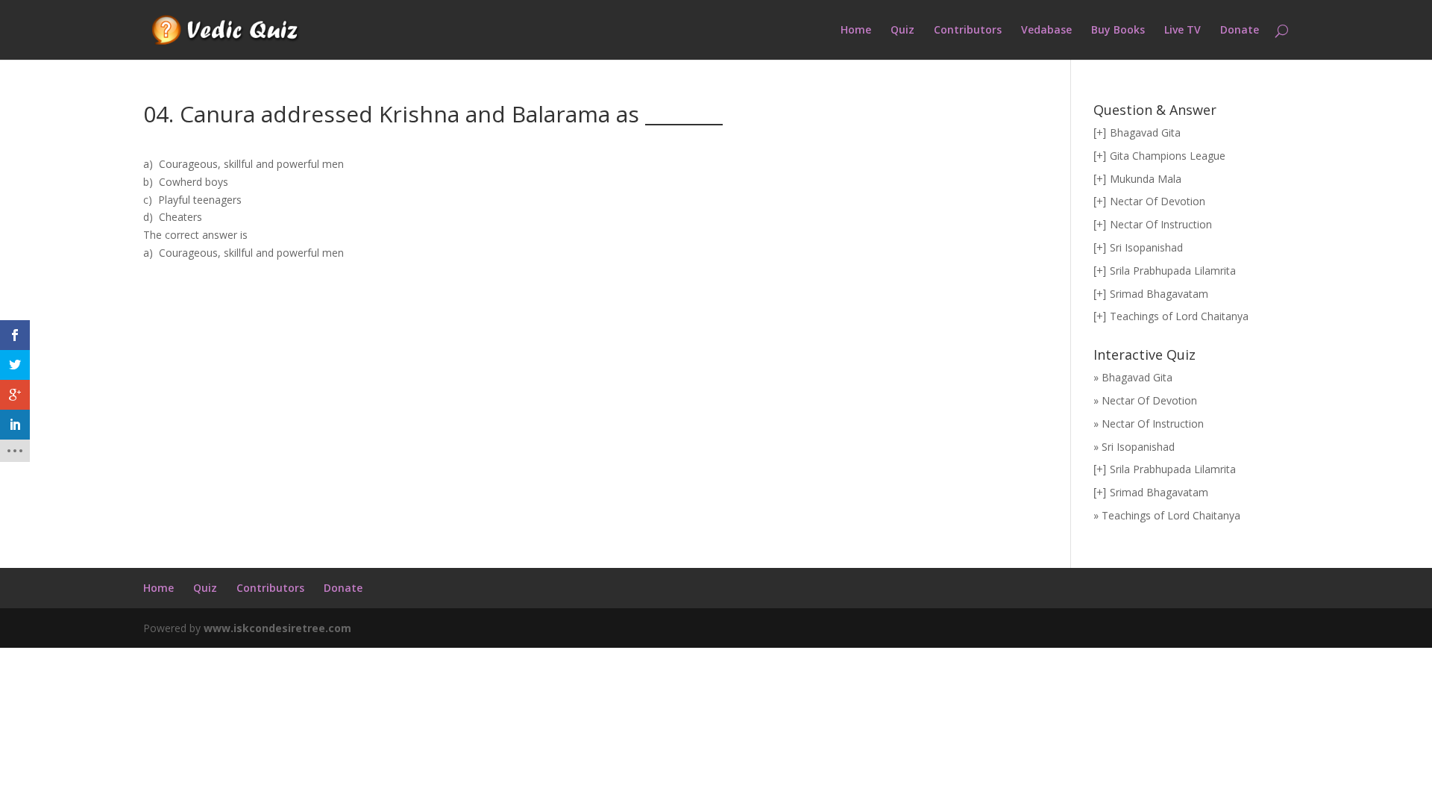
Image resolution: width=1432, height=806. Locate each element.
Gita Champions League (1167, 156)
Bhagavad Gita (1145, 132)
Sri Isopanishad (1146, 247)
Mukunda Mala (1145, 179)
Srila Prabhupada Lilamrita (1173, 270)
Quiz (902, 31)
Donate (1239, 31)
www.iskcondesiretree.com (277, 628)
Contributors (968, 31)
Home (856, 31)
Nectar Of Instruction (1161, 224)
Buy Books (1118, 31)
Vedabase (1046, 31)
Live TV (1182, 31)
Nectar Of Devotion (1157, 201)
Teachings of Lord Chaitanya (1179, 316)
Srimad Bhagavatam (1159, 294)
